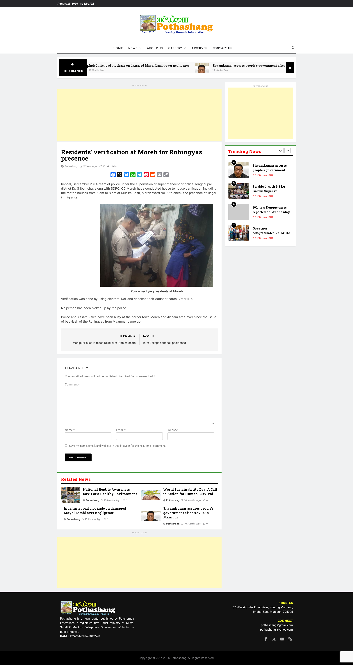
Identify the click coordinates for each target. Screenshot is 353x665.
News (133, 48)
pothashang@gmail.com (277, 625)
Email (121, 430)
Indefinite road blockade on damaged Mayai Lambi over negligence (114, 65)
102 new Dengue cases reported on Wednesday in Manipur (271, 211)
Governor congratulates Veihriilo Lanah (271, 232)
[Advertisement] (139, 115)
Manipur (268, 175)
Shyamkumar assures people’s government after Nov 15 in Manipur (238, 65)
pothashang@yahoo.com (276, 629)
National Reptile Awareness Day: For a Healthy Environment (110, 491)
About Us (155, 48)
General (258, 175)
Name (70, 430)
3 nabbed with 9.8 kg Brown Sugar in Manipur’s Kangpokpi (270, 191)
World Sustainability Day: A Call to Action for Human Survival (190, 491)
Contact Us (222, 48)
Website (172, 430)
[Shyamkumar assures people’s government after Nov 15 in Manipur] (177, 70)
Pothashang (71, 166)
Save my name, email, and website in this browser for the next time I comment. (117, 445)
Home (118, 48)
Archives (199, 48)
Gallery (175, 48)
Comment (72, 384)
